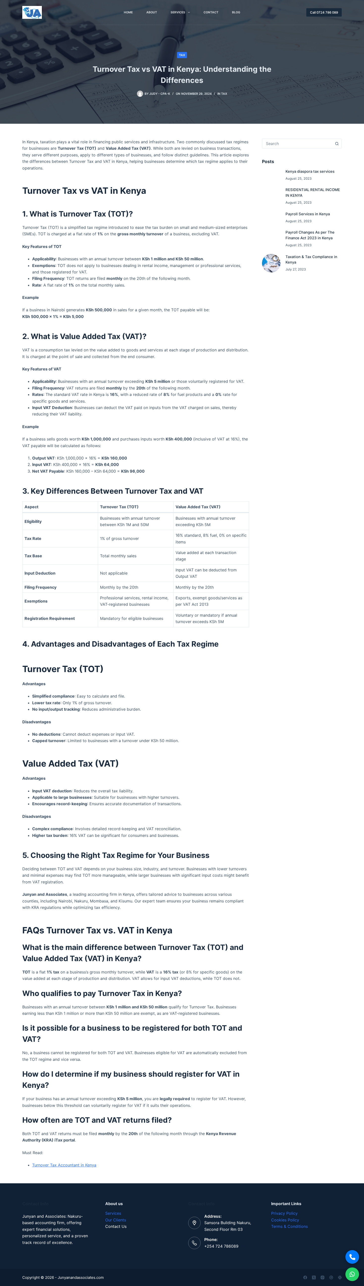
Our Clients (115, 1219)
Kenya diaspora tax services (310, 171)
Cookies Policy (285, 1219)
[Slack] (340, 1277)
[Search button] (336, 143)
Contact (211, 12)
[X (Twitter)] (314, 1277)
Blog (236, 12)
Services (178, 12)
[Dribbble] (331, 1277)
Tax (182, 55)
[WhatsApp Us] (352, 1274)
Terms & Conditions (289, 1226)
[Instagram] (322, 1277)
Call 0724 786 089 (324, 12)
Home (128, 12)
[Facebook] (305, 1277)
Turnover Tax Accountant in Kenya (64, 1165)
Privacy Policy (284, 1213)
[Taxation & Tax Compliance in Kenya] (271, 263)
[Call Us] (352, 1257)
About (151, 12)
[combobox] (297, 143)
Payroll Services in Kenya (308, 214)
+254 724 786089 (221, 1246)
